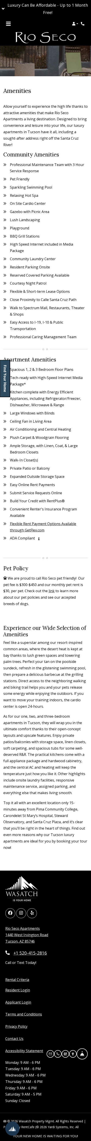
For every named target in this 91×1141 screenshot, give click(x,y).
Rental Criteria (17, 979)
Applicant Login (18, 1002)
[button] (45, 9)
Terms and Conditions (23, 1014)
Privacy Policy (16, 1026)
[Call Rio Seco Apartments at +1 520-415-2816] (83, 24)
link (52, 590)
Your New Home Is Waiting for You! (45, 1136)
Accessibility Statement (24, 1050)
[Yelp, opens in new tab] (32, 913)
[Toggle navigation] (8, 24)
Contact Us (14, 1038)
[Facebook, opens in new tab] (10, 913)
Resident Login (17, 990)
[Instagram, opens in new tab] (21, 913)
